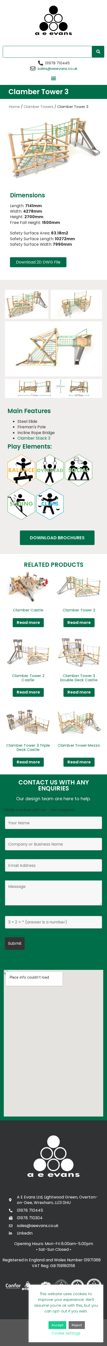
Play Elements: (29, 446)
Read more (28, 622)
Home (14, 106)
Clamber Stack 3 (33, 438)
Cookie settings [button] (66, 1333)
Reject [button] (77, 1325)
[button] (54, 78)
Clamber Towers (39, 106)
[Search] (98, 52)
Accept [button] (57, 1325)
